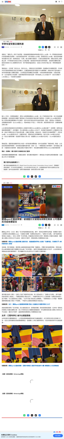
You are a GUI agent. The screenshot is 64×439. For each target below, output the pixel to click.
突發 (11, 183)
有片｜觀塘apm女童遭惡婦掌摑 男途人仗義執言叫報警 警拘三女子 (29, 304)
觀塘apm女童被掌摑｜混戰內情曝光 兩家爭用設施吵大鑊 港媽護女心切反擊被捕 (34, 365)
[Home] (7, 1)
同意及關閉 (57, 435)
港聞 (8, 183)
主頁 (4, 41)
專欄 (8, 41)
